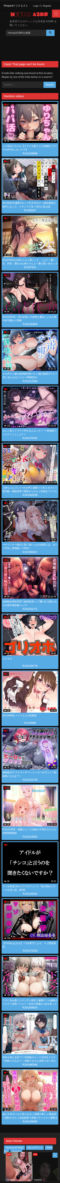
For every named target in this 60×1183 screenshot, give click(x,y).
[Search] (50, 33)
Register (47, 5)
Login (36, 5)
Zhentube (16, 1151)
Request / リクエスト (16, 5)
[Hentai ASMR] (32, 15)
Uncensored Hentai (14, 1148)
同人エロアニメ (35, 1148)
